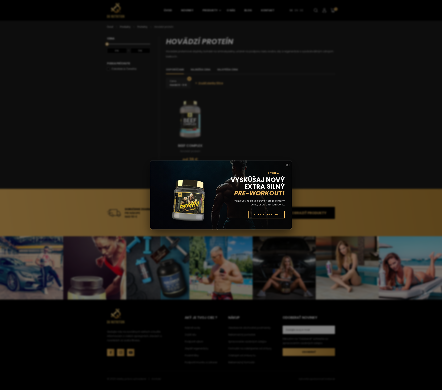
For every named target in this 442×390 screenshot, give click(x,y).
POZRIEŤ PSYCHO (267, 214)
